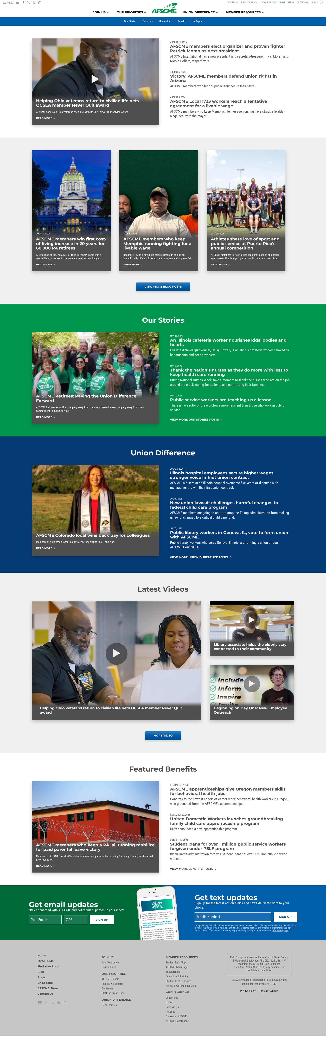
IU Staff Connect (269, 990)
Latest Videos (163, 589)
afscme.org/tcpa (281, 930)
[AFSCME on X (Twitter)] (28, 2)
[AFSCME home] (164, 8)
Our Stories (163, 320)
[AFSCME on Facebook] (23, 2)
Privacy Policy (248, 990)
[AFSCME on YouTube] (34, 2)
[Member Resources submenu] (262, 12)
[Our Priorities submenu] (145, 12)
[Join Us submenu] (107, 12)
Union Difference (163, 452)
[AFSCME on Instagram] (39, 2)
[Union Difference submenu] (216, 12)
